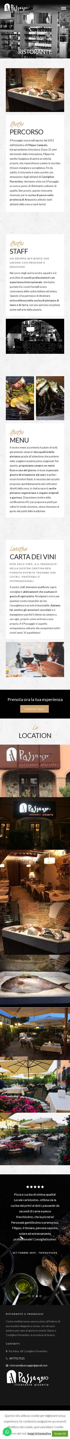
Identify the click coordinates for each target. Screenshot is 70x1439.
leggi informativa (39, 1433)
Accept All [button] (60, 1433)
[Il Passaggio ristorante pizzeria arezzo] (35, 771)
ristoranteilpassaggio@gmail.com (28, 1365)
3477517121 (17, 1358)
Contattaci (34, 709)
